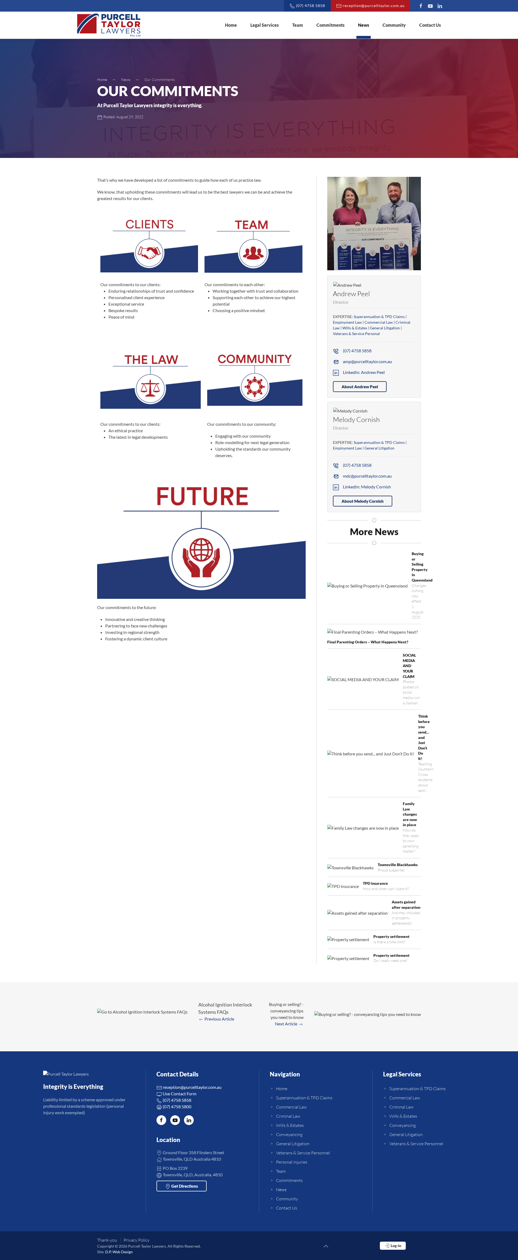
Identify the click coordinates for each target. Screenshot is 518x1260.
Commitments (330, 25)
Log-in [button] (395, 1245)
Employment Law (347, 322)
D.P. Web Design (119, 1251)
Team (297, 25)
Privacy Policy (136, 1240)
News (363, 25)
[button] (374, 222)
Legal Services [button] (264, 25)
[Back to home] (109, 25)
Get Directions (184, 1186)
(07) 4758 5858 (176, 1100)
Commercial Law (378, 322)
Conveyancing (289, 1134)
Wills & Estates (354, 328)
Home (231, 25)
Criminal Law (288, 1116)
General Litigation (385, 328)
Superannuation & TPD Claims (379, 316)
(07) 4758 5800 (176, 1106)
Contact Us (430, 25)
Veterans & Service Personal (356, 333)
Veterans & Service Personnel (303, 1153)
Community (394, 25)
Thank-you (107, 1240)
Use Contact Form (179, 1093)
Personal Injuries (291, 1162)
